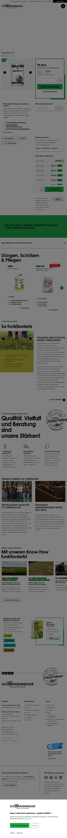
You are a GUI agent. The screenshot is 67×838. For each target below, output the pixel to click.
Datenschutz (20, 832)
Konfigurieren (34, 825)
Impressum (12, 832)
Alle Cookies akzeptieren (19, 825)
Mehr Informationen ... (27, 818)
